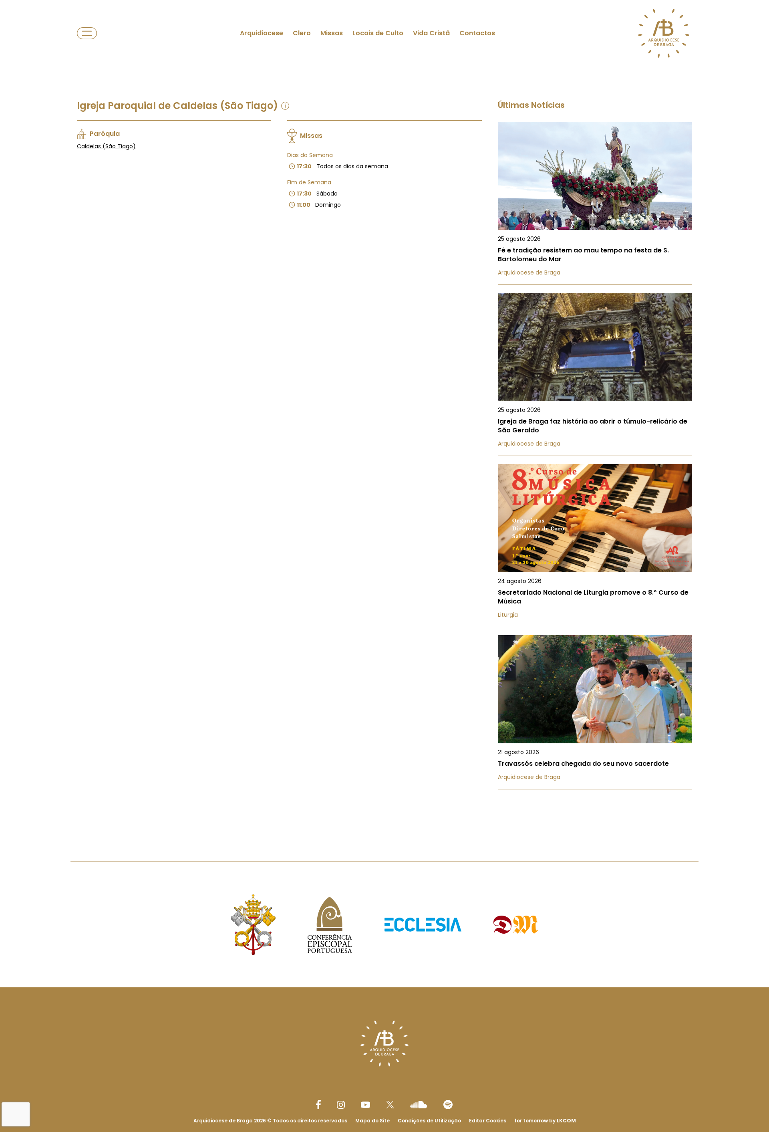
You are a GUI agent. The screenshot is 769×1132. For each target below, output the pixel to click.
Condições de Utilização (429, 1120)
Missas (331, 33)
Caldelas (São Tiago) (106, 146)
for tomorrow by (545, 1120)
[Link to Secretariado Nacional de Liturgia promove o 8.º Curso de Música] (595, 545)
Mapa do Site (372, 1120)
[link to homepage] (663, 33)
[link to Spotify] (448, 1105)
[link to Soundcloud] (418, 1104)
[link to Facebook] (318, 1104)
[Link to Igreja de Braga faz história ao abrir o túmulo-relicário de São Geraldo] (595, 374)
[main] (384, 414)
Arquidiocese (261, 33)
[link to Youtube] (365, 1105)
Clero (302, 33)
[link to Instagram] (341, 1105)
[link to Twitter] (390, 1104)
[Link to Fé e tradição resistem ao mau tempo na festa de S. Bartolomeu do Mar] (595, 203)
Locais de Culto (377, 33)
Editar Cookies (487, 1121)
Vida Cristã (431, 33)
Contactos (477, 33)
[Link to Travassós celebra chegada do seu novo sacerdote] (595, 712)
